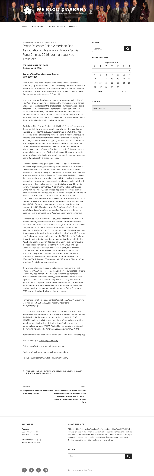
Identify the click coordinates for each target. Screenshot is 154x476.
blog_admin (51, 42)
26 (95, 87)
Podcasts (73, 26)
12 (95, 79)
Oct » (123, 91)
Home (24, 26)
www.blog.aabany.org (48, 340)
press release (67, 371)
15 (112, 79)
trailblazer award (41, 373)
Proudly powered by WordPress (80, 470)
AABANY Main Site (57, 26)
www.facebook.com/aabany (56, 352)
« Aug (100, 91)
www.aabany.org (77, 335)
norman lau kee (51, 371)
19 (95, 83)
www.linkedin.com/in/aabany (55, 358)
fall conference (34, 371)
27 (101, 87)
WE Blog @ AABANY (61, 9)
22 (112, 83)
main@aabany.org (30, 306)
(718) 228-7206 (40, 303)
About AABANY (38, 26)
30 (118, 87)
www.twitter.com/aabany (54, 346)
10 (124, 75)
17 (124, 79)
